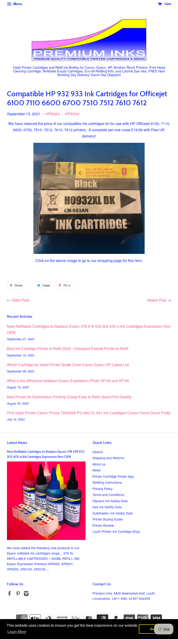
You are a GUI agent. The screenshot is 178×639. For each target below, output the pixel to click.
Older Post (20, 300)
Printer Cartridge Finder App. (113, 476)
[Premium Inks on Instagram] (26, 594)
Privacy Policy (102, 488)
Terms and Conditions (108, 494)
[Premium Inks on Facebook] (9, 594)
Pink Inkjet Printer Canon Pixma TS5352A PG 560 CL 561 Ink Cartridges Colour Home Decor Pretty (89, 412)
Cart (167, 3)
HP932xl (52, 113)
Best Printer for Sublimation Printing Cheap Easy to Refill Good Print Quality (69, 396)
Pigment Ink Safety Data (110, 501)
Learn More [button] (16, 632)
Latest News (17, 442)
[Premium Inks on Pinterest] (17, 594)
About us (98, 464)
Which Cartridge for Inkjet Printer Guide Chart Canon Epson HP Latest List (68, 364)
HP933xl (72, 113)
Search (97, 451)
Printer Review (103, 525)
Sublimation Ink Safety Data (112, 513)
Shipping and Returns (108, 457)
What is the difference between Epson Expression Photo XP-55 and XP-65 (68, 380)
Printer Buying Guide (107, 519)
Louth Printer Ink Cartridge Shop (116, 531)
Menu (17, 3)
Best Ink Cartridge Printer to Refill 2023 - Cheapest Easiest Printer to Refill (67, 348)
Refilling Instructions (107, 482)
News (96, 470)
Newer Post (156, 300)
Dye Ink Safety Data (107, 507)
